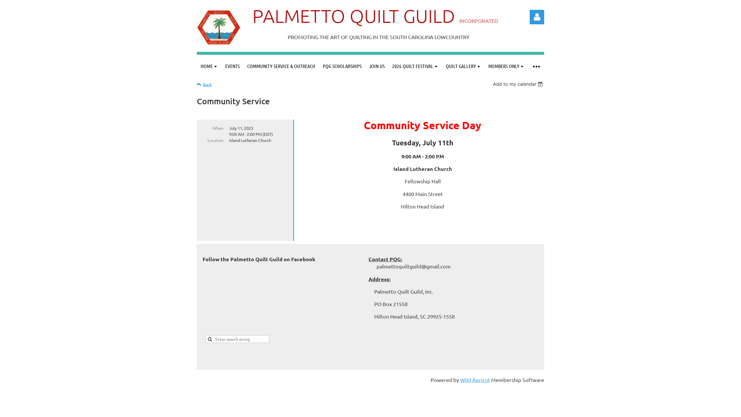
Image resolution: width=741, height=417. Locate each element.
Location (215, 140)
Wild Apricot (475, 380)
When (218, 128)
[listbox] (518, 84)
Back (207, 84)
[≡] (536, 66)
